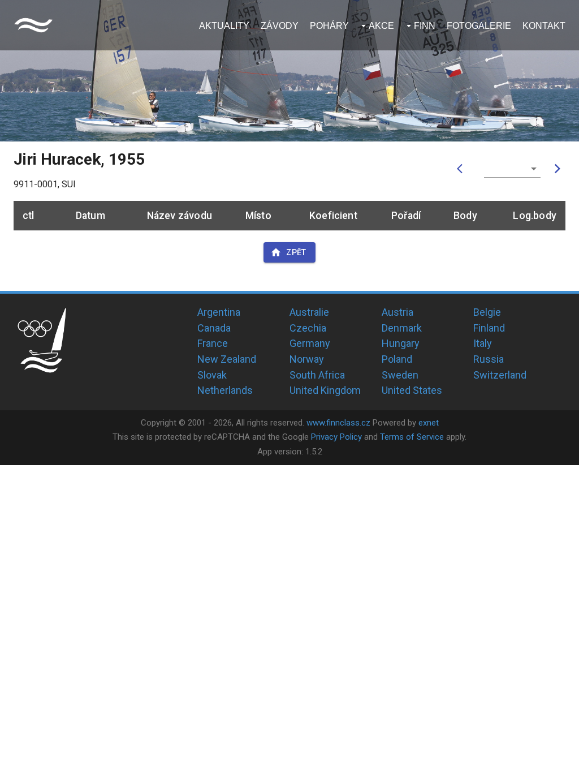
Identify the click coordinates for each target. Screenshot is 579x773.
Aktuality (224, 26)
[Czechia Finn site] (33, 25)
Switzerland (499, 375)
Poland (397, 359)
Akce (381, 26)
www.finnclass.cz (338, 423)
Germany (310, 343)
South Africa (317, 375)
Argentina (218, 312)
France (212, 343)
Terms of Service (412, 437)
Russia (488, 359)
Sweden (400, 375)
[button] (512, 169)
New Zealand (226, 359)
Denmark (402, 328)
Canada (214, 328)
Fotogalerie (479, 26)
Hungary (401, 343)
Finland (489, 328)
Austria (397, 312)
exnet (428, 423)
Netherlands (225, 390)
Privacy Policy (336, 437)
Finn (424, 26)
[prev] (462, 168)
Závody (280, 26)
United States (412, 390)
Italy (482, 343)
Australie (309, 312)
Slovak (212, 375)
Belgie (487, 312)
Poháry (329, 26)
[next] (557, 168)
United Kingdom (325, 390)
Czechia (308, 328)
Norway (307, 359)
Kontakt (543, 26)
